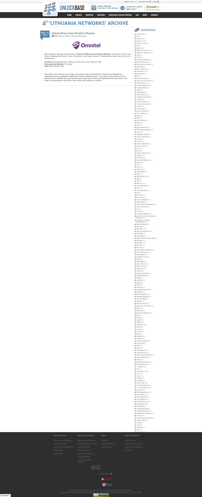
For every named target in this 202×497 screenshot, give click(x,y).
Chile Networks (141, 95)
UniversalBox (141, 399)
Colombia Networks (143, 97)
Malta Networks (141, 224)
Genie (138, 151)
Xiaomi (138, 432)
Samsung (139, 325)
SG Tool (139, 332)
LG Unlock (128, 450)
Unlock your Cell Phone (62, 440)
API (137, 46)
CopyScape (125, 492)
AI (137, 36)
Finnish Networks (142, 144)
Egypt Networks (141, 127)
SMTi (138, 346)
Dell (137, 118)
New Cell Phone (141, 252)
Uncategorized (141, 397)
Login (154, 1)
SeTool (138, 329)
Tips (137, 376)
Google (138, 155)
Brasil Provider (141, 78)
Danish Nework (141, 111)
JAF (137, 193)
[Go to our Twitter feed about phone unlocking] (98, 469)
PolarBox (139, 292)
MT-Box (139, 245)
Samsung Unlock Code (133, 444)
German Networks (142, 153)
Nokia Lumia (140, 266)
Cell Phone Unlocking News (64, 447)
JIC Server (139, 195)
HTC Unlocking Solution (133, 447)
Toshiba (139, 378)
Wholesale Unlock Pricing (87, 444)
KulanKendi (140, 202)
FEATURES (101, 15)
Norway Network (142, 273)
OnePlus (139, 280)
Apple (138, 48)
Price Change (141, 299)
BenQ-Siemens (141, 69)
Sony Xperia (140, 350)
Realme (139, 301)
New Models (140, 255)
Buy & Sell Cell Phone (144, 81)
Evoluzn (139, 141)
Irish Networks (141, 186)
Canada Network (142, 85)
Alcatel (138, 39)
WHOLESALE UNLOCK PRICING (120, 15)
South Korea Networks (144, 355)
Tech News (140, 371)
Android (139, 41)
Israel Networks (141, 190)
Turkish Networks (142, 385)
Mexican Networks (142, 231)
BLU (137, 76)
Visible (138, 423)
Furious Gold (140, 146)
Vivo (137, 425)
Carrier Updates (141, 88)
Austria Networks (142, 62)
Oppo (138, 283)
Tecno (138, 374)
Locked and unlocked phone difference (146, 217)
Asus (138, 55)
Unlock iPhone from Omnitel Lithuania (73, 33)
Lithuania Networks (143, 214)
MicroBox (139, 234)
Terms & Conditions (108, 444)
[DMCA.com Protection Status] (101, 496)
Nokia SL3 (139, 269)
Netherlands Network (143, 250)
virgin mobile (141, 420)
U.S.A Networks (141, 388)
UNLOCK (79, 15)
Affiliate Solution (84, 450)
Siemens (139, 339)
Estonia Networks (142, 137)
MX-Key (139, 248)
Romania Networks (143, 313)
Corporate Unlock (84, 447)
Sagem (138, 322)
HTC (137, 167)
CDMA (138, 90)
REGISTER (89, 15)
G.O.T (138, 148)
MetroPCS (139, 229)
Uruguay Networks (142, 411)
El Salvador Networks (143, 130)
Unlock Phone (141, 402)
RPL (137, 315)
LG (137, 209)
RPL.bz (138, 318)
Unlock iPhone (130, 440)
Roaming (139, 311)
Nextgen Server (141, 257)
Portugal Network (142, 297)
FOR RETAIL (113, 8)
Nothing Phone (141, 276)
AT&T (138, 57)
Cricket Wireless (142, 102)
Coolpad (139, 99)
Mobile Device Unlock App (145, 238)
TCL (137, 369)
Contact (104, 440)
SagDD (138, 320)
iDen (138, 174)
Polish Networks (142, 294)
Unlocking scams (142, 409)
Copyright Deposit (102, 492)
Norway (139, 271)
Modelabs (139, 241)
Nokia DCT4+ (141, 264)
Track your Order (143, 1)
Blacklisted (140, 74)
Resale (138, 308)
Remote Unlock (141, 304)
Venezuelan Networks (144, 413)
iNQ (137, 179)
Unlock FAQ (58, 453)
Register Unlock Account (87, 440)
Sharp (138, 334)
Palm (138, 285)
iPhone (138, 183)
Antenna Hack (141, 43)
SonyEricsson (141, 353)
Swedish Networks (142, 362)
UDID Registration (142, 392)
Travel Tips (140, 383)
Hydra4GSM (140, 172)
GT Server (139, 158)
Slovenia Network (142, 341)
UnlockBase (65, 2)
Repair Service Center (144, 306)
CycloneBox (140, 109)
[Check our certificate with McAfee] (107, 486)
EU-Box (139, 139)
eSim (138, 132)
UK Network (140, 395)
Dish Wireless (141, 120)
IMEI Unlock (140, 176)
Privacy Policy (106, 447)
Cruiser (138, 106)
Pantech (139, 287)
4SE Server (140, 34)
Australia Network (142, 60)
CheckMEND (140, 92)
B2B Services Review (143, 64)
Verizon (139, 416)
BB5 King (139, 67)
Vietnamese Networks (144, 418)
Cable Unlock (141, 83)
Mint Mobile (140, 236)
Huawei (139, 169)
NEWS (144, 15)
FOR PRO (102, 8)
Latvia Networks (142, 207)
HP (137, 165)
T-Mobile (139, 367)
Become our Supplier (85, 453)
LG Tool (139, 211)
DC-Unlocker (141, 113)
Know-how (140, 197)
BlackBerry (140, 71)
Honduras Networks (143, 160)
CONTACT (154, 15)
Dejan (138, 116)
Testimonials (58, 450)
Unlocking (139, 406)
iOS (137, 181)
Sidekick (139, 336)
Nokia (138, 259)
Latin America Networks (144, 204)
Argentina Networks (143, 53)
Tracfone (139, 381)
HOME (69, 15)
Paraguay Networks (143, 290)
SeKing (138, 327)
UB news (139, 390)
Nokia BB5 (140, 262)
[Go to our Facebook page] (93, 469)
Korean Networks (142, 200)
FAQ (137, 15)
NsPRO (138, 278)
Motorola (139, 243)
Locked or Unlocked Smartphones (143, 221)
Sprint (138, 360)
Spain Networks (141, 357)
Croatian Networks (142, 104)
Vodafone (139, 427)
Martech (139, 227)
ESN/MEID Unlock (142, 134)
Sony (138, 348)
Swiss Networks (141, 364)
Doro (138, 125)
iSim (138, 188)
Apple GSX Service (142, 50)
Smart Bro (139, 343)
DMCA (138, 123)
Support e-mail (128, 1)
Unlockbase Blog (84, 457)
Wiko (138, 430)
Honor (138, 162)
